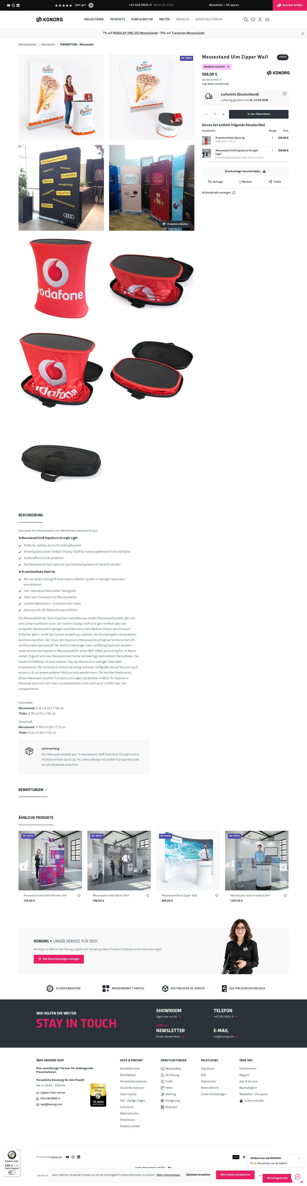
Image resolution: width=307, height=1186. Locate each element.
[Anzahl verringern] (206, 114)
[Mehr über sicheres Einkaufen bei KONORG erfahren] (98, 1095)
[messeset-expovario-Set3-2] (61, 97)
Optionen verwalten (198, 1175)
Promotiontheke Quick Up (230, 138)
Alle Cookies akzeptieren (235, 1175)
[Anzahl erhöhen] (223, 114)
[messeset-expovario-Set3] (151, 97)
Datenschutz (208, 1081)
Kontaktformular (130, 1069)
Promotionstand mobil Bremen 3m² (45, 895)
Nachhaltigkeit (248, 1088)
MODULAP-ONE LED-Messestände (135, 33)
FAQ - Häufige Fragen (132, 1101)
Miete (169, 1088)
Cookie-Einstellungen (213, 1094)
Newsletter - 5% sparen (253, 1094)
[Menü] (18, 1151)
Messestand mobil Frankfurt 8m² (250, 895)
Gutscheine (126, 1107)
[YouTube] (8, 5)
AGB (203, 1075)
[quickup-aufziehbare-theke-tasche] (61, 459)
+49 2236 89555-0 (50, 1098)
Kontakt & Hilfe (292, 5)
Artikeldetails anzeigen (216, 193)
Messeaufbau (173, 1069)
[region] (106, 278)
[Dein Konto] (260, 19)
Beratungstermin (277, 1178)
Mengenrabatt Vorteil (128, 988)
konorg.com (56, 1157)
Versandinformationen (133, 1081)
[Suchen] (245, 19)
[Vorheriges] (23, 866)
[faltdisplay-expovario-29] (151, 188)
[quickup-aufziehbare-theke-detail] (151, 278)
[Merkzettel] (253, 19)
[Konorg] (278, 73)
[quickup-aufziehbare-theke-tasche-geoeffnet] (151, 369)
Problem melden (130, 1126)
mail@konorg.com (51, 1104)
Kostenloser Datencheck (247, 988)
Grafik (169, 1081)
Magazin (244, 1075)
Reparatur (171, 1107)
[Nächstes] (283, 866)
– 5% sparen (224, 5)
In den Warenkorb (259, 114)
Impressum (208, 1069)
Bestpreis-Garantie (214, 67)
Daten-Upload (128, 1094)
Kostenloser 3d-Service (188, 988)
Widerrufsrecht (210, 1088)
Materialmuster (129, 1113)
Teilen (277, 182)
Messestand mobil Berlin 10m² (111, 895)
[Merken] (79, 896)
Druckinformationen (132, 1088)
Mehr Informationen (168, 1175)
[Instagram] (13, 5)
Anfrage (217, 182)
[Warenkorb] (267, 19)
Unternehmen (247, 1069)
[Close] (302, 33)
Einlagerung (173, 1101)
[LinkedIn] (18, 5)
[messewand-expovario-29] (61, 188)
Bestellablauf (128, 1075)
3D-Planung (172, 1075)
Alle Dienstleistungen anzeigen (60, 959)
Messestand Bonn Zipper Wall (179, 895)
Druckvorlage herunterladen (243, 171)
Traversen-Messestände (188, 33)
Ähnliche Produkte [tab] (35, 818)
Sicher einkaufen (68, 988)
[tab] (30, 516)
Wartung (171, 1094)
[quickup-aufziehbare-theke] (61, 278)
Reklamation (127, 1120)
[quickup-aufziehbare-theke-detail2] (61, 369)
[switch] (11, 1172)
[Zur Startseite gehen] (49, 19)
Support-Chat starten (53, 1093)
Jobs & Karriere (248, 1081)
